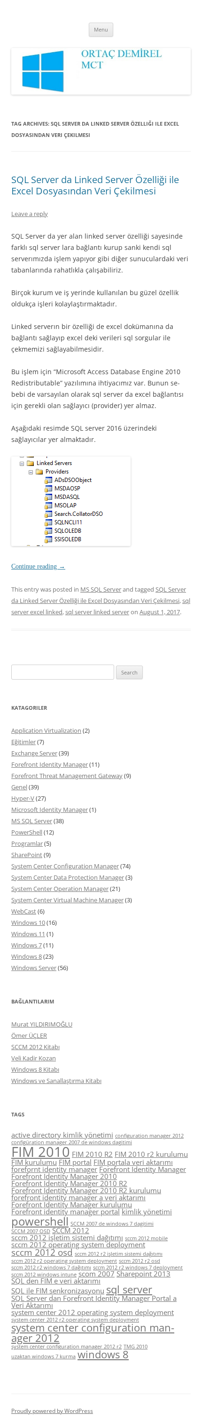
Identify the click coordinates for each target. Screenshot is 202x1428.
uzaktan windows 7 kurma (43, 1356)
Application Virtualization (46, 730)
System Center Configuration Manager (65, 866)
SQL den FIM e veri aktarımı (56, 1280)
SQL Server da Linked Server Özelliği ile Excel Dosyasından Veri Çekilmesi (95, 185)
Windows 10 (28, 922)
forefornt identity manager (54, 1169)
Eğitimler (23, 742)
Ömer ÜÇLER (29, 1035)
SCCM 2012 (70, 1230)
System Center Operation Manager (60, 888)
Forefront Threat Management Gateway (67, 775)
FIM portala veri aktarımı (133, 1162)
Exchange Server (34, 753)
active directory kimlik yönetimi (62, 1134)
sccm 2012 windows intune (44, 1274)
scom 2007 (96, 1273)
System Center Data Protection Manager (67, 877)
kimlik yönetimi (147, 1211)
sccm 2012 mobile (146, 1238)
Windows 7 (26, 945)
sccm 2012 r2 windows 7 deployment (138, 1267)
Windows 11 (28, 934)
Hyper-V (22, 798)
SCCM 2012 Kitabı (35, 1047)
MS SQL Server (100, 589)
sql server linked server (97, 612)
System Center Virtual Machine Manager (67, 900)
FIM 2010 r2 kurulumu (151, 1154)
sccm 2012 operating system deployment (78, 1244)
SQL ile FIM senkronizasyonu (57, 1290)
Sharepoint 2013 (144, 1273)
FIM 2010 (40, 1151)
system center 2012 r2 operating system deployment (75, 1319)
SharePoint (26, 854)
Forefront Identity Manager (49, 764)
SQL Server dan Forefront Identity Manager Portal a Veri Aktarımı (94, 1301)
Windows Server (33, 967)
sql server (129, 1289)
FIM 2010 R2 (92, 1154)
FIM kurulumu (34, 1162)
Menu (101, 29)
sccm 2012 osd (42, 1252)
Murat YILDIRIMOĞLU (41, 1024)
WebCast (23, 911)
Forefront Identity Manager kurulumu (71, 1204)
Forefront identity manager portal (65, 1211)
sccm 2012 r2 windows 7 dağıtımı (51, 1267)
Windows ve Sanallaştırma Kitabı (56, 1080)
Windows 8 (26, 956)
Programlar (27, 843)
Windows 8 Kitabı (35, 1069)
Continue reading (38, 566)
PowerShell (26, 832)
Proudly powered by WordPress (52, 1411)
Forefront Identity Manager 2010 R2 (69, 1183)
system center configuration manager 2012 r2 (66, 1346)
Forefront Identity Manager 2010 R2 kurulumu (86, 1190)
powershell (40, 1221)
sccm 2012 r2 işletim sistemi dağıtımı (119, 1254)
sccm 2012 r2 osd (139, 1261)
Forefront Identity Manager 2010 (64, 1176)
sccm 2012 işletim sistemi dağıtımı (67, 1237)
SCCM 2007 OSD (30, 1231)
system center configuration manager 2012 (92, 1333)
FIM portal (75, 1162)
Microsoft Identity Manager (49, 809)
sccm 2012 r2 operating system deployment (64, 1261)
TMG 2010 (136, 1346)
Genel (19, 787)
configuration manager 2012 (149, 1135)
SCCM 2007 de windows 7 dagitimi (112, 1223)
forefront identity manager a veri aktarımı (78, 1197)
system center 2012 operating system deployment (92, 1312)
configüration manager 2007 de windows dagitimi (71, 1142)
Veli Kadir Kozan (33, 1058)
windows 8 (103, 1354)
